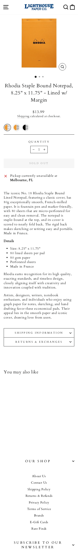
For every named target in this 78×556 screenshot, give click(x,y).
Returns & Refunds (39, 496)
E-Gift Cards (39, 522)
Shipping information (39, 333)
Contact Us (39, 483)
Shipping (23, 116)
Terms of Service (39, 509)
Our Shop (38, 461)
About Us (39, 476)
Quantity (39, 141)
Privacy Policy (39, 503)
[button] (7, 127)
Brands (39, 516)
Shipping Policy (39, 489)
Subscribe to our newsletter (38, 545)
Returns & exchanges (38, 342)
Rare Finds (39, 529)
